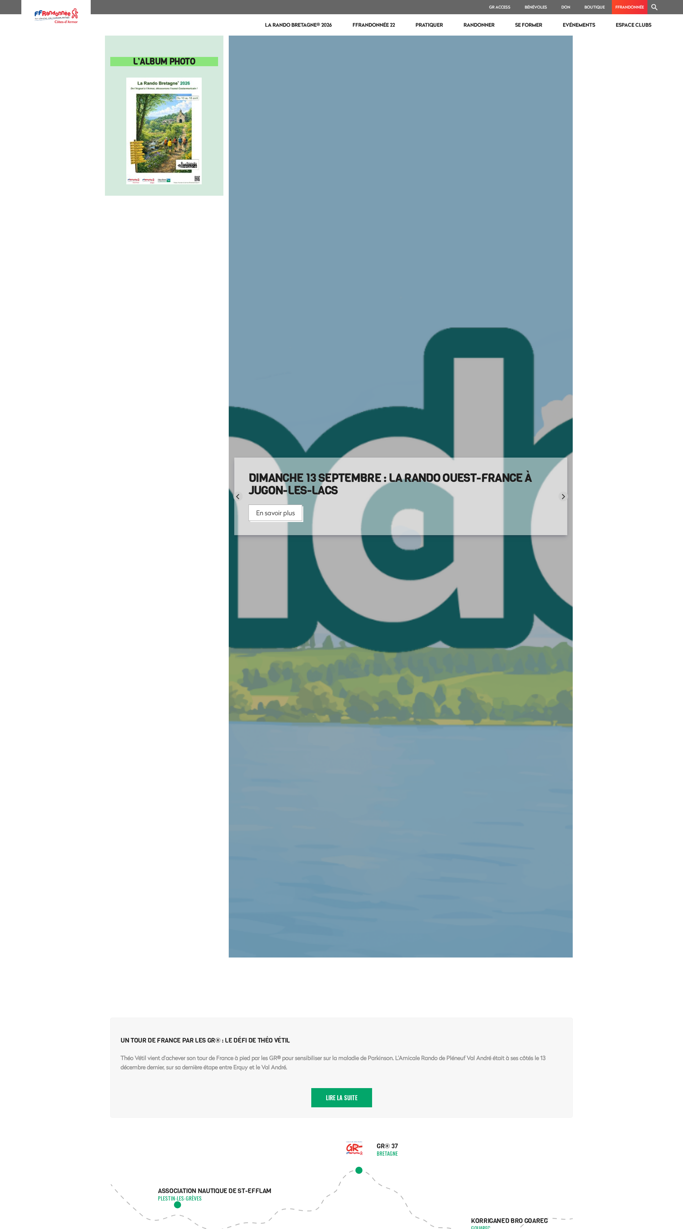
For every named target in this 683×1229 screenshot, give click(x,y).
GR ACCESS (499, 7)
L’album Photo (164, 61)
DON (565, 7)
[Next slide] (563, 496)
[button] (654, 7)
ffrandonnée (629, 7)
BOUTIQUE (594, 7)
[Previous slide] (238, 496)
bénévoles (536, 7)
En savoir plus (275, 512)
